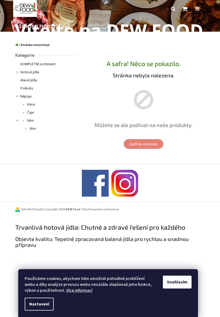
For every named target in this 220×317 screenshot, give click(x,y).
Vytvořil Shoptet (32, 209)
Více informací (79, 290)
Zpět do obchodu (143, 144)
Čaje (30, 112)
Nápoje (26, 96)
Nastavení (39, 304)
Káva (30, 104)
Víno (30, 120)
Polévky (26, 88)
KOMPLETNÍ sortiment (38, 64)
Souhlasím (177, 282)
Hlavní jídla (28, 80)
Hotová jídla (29, 72)
